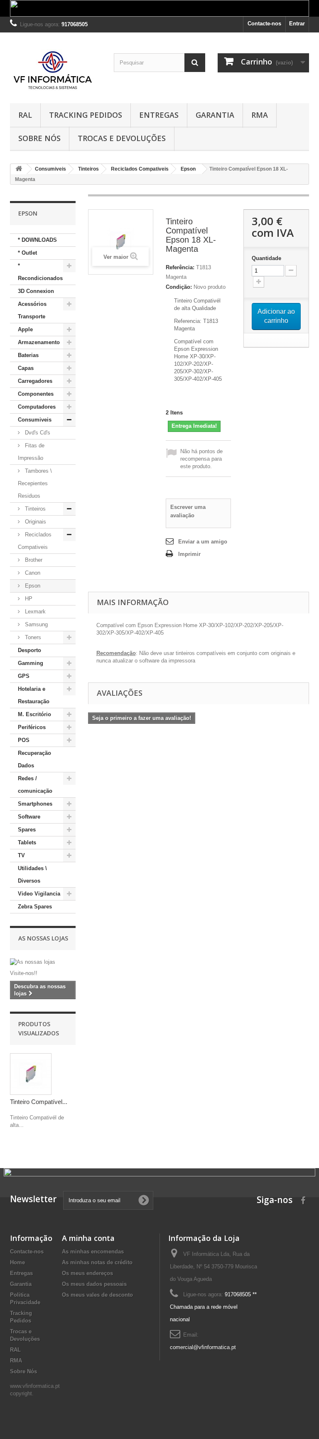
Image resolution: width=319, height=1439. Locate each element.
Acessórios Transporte (32, 310)
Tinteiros (34, 509)
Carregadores (35, 381)
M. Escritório (34, 714)
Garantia (215, 115)
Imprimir (189, 554)
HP (27, 598)
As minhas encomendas (93, 1251)
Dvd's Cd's (36, 432)
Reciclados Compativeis (35, 540)
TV (21, 855)
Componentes (36, 394)
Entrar (297, 23)
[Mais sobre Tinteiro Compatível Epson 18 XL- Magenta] (31, 1074)
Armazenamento (39, 342)
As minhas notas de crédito (97, 1262)
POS (23, 740)
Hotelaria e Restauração (33, 695)
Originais (34, 522)
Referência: (180, 267)
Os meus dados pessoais (94, 1284)
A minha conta (88, 1238)
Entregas (159, 115)
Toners (32, 637)
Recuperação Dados (34, 759)
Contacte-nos (264, 23)
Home (17, 1262)
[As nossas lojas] (43, 962)
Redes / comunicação (35, 784)
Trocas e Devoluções (122, 138)
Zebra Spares (35, 906)
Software (29, 817)
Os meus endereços (87, 1273)
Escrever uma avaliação (188, 511)
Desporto (29, 650)
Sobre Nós (39, 138)
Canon (31, 573)
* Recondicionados (40, 272)
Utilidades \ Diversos (32, 874)
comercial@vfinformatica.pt (203, 1347)
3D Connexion (36, 291)
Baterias (28, 355)
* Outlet (27, 253)
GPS (23, 676)
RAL (25, 115)
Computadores (37, 407)
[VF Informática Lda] (55, 71)
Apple (25, 329)
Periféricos (32, 727)
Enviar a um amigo (202, 541)
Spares (27, 829)
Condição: (179, 287)
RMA (259, 115)
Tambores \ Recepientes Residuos (35, 483)
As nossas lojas (43, 938)
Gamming (30, 663)
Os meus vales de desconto (97, 1295)
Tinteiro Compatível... (38, 1101)
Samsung (35, 624)
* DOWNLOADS (37, 240)
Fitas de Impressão (31, 451)
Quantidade (266, 258)
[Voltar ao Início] (19, 169)
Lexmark (34, 611)
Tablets (27, 842)
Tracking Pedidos (85, 115)
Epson (31, 586)
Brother (32, 560)
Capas (26, 368)
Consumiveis (35, 420)
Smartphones (35, 804)
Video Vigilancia (39, 894)
